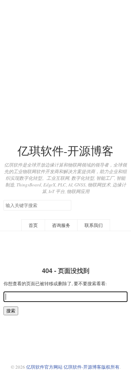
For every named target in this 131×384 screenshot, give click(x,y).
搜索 (65, 205)
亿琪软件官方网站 (45, 367)
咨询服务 (61, 225)
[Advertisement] (65, 65)
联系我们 (94, 225)
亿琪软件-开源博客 (65, 150)
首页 (33, 225)
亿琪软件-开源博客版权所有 (91, 367)
